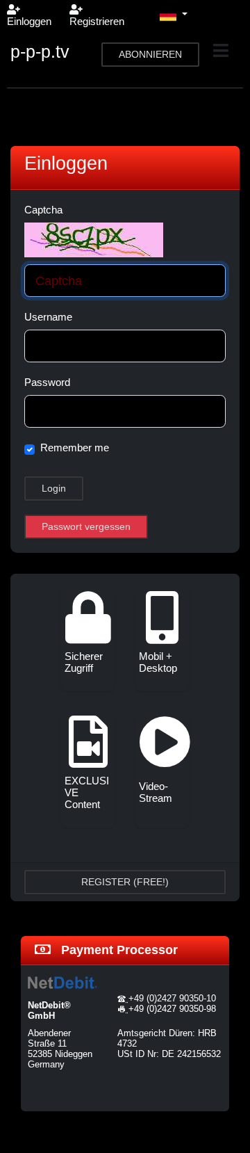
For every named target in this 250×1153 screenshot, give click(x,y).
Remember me (74, 447)
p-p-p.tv (39, 51)
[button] (173, 15)
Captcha (43, 210)
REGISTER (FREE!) (125, 881)
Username (48, 317)
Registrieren (96, 21)
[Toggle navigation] (221, 51)
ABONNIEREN (150, 54)
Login (54, 488)
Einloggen (29, 21)
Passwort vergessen (86, 526)
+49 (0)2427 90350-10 (172, 998)
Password (47, 382)
